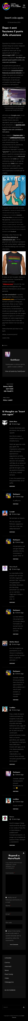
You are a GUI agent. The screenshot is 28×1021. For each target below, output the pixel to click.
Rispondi (12, 486)
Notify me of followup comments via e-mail (14, 900)
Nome (8, 906)
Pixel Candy (9, 974)
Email (8, 914)
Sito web (9, 922)
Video (7, 978)
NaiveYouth (14, 858)
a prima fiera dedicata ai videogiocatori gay (11, 237)
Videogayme (9, 982)
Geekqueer (16, 494)
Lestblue (12, 707)
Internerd (8, 966)
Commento (10, 873)
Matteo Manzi (14, 642)
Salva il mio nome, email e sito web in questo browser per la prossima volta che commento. (13, 935)
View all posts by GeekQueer (15, 371)
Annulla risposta (24, 853)
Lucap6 (11, 512)
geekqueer (16, 772)
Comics (7, 962)
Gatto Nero (13, 421)
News (5, 345)
